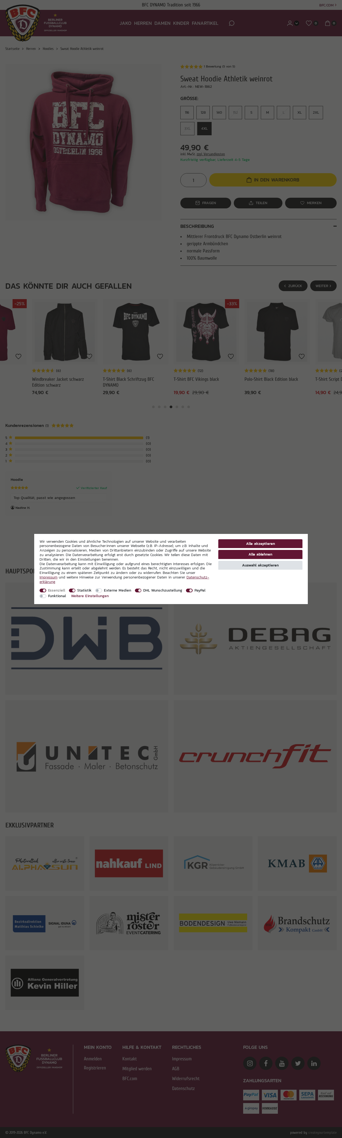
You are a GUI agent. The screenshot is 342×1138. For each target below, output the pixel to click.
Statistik (84, 590)
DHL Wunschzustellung (162, 590)
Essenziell (56, 590)
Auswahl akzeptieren (260, 565)
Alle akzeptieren (260, 543)
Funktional (57, 595)
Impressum (48, 577)
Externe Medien (117, 590)
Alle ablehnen (260, 554)
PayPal (200, 590)
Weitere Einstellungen (90, 595)
